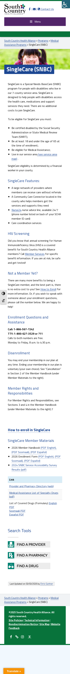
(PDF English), (49, 448)
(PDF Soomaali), (21, 452)
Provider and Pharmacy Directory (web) (31, 486)
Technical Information (36, 620)
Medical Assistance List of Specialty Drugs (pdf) (33, 495)
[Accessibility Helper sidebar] (66, 4)
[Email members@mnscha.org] (34, 9)
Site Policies (16, 620)
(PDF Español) (39, 452)
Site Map (44, 624)
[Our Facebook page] (29, 9)
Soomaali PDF (17, 511)
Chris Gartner (46, 583)
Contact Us (46, 9)
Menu (37, 22)
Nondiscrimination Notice (23, 624)
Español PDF (16, 514)
